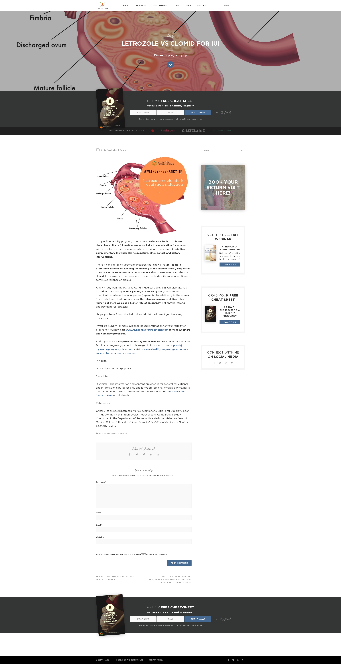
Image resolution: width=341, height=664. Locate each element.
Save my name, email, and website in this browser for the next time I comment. (132, 554)
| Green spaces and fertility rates (115, 577)
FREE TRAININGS (160, 5)
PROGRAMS (141, 5)
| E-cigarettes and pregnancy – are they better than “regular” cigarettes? (170, 579)
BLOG (188, 5)
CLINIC (176, 5)
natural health (110, 433)
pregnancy (122, 433)
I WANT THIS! (230, 322)
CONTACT (201, 5)
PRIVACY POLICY (156, 660)
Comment (101, 482)
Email (99, 525)
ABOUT (126, 5)
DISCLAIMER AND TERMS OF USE (129, 660)
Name (99, 513)
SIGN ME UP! (230, 264)
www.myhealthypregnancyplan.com (147, 329)
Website (100, 537)
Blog (101, 433)
